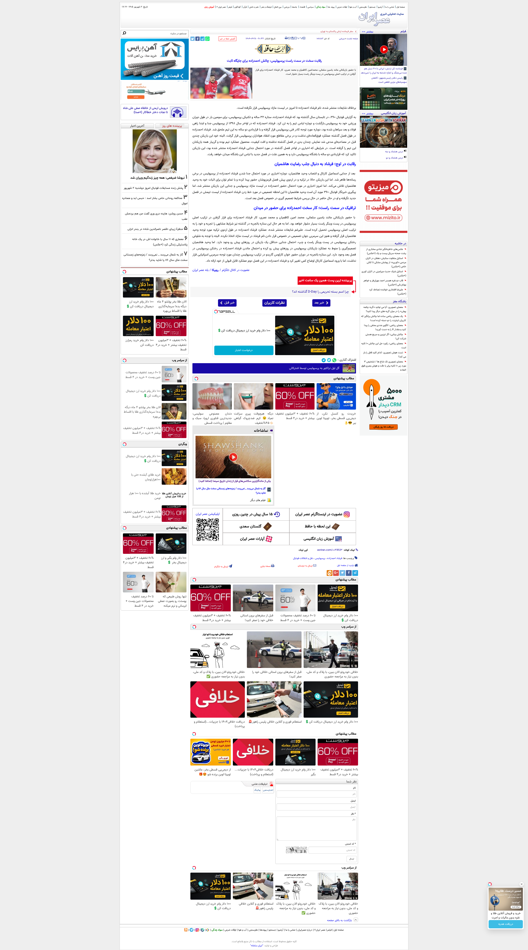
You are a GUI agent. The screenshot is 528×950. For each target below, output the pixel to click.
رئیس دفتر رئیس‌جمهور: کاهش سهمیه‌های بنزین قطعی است (389, 80)
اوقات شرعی (342, 7)
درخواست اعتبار (244, 350)
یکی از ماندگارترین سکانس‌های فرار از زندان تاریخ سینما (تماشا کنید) (235, 481)
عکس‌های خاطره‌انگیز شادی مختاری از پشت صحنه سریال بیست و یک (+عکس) (386, 251)
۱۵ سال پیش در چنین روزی (252, 514)
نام (354, 788)
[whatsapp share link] (207, 39)
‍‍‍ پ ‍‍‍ (300, 38)
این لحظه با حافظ (317, 526)
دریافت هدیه (505, 924)
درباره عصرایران (304, 930)
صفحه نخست (352, 38)
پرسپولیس (320, 558)
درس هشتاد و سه (394, 152)
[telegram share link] (202, 39)
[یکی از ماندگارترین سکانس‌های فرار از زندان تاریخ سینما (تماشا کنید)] (233, 457)
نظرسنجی (363, 7)
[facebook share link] (197, 39)
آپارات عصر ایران (252, 539)
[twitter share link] (192, 39)
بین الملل (278, 7)
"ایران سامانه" (256, 946)
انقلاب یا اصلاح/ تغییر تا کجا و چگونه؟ (335, 31)
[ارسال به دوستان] (289, 38)
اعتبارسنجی (268, 790)
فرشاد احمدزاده (334, 558)
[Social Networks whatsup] (334, 360)
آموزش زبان (209, 7)
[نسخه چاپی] (286, 38)
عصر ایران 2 (221, 7)
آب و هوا (353, 7)
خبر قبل (229, 302)
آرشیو (380, 7)
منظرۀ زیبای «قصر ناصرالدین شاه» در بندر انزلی (155, 229)
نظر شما (351, 781)
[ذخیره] (292, 38)
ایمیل (353, 801)
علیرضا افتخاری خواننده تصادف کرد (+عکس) (387, 292)
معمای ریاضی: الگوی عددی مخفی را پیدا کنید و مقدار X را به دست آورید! (385, 327)
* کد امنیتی (350, 844)
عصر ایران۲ (319, 930)
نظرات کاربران (274, 303)
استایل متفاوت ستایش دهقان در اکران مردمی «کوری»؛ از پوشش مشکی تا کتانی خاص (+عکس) (386, 262)
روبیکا (215, 270)
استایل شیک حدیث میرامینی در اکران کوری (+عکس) (384, 274)
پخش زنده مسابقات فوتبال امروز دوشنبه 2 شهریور (153, 188)
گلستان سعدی (250, 526)
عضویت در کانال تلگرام (236, 270)
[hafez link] (274, 49)
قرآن (245, 7)
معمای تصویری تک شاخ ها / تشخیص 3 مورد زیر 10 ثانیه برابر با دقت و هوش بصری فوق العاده (383, 366)
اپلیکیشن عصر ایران (207, 514)
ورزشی (286, 7)
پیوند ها (331, 7)
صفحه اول (400, 7)
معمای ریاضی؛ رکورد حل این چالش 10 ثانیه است (383, 346)
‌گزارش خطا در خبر (227, 38)
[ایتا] (329, 573)
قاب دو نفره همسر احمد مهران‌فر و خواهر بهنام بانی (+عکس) (384, 283)
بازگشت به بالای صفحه (340, 920)
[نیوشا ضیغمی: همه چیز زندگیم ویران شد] (154, 151)
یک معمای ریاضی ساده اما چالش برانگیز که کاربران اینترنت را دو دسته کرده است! (383, 318)
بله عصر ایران (200, 270)
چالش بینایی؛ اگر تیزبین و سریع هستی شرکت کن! (385, 336)
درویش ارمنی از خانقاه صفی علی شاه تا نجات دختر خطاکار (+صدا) (145, 110)
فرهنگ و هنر (266, 7)
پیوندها (263, 930)
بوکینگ (257, 790)
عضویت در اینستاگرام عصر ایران (318, 514)
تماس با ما (389, 7)
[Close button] (522, 884)
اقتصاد (302, 7)
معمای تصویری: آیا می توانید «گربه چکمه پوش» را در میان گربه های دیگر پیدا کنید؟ (384, 309)
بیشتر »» (367, 31)
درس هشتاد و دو (395, 158)
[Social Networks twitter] (329, 360)
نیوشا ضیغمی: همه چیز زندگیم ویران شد (157, 178)
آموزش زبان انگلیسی (319, 539)
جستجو (372, 7)
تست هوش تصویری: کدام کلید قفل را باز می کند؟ (384, 355)
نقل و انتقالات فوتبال (303, 558)
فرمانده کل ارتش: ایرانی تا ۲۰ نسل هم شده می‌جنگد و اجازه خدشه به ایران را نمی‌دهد (384, 71)
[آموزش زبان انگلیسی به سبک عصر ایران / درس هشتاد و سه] (383, 132)
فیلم (230, 7)
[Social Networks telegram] (324, 360)
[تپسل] (216, 312)
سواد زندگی (320, 7)
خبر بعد (319, 302)
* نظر (353, 814)
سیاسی (311, 7)
